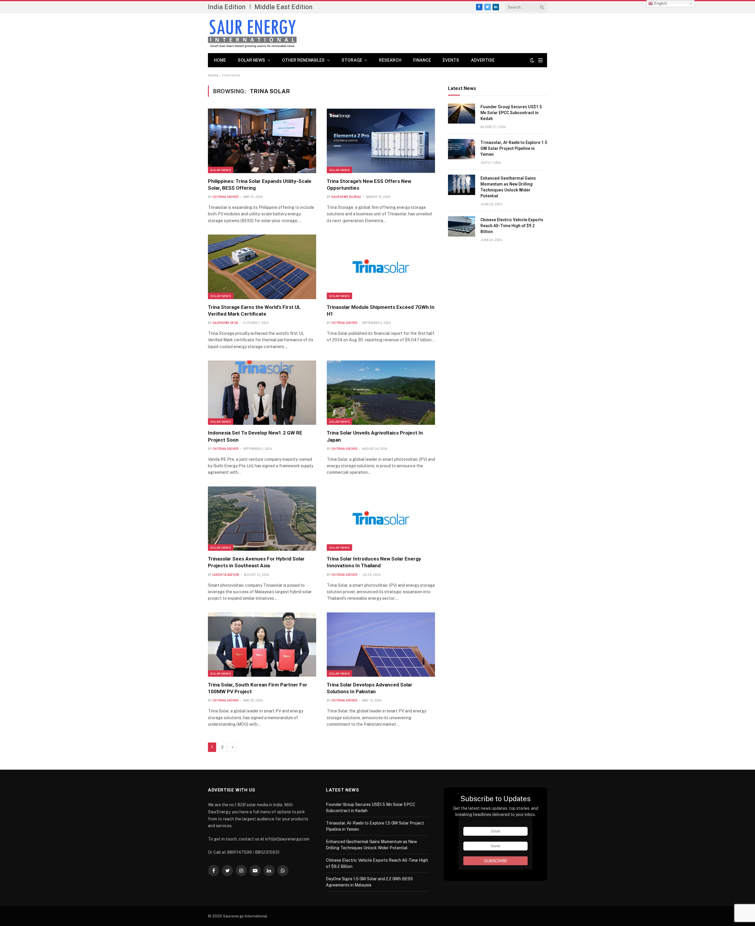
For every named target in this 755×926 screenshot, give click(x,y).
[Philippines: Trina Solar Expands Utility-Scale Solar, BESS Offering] (262, 141)
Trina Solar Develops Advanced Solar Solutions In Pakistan (369, 688)
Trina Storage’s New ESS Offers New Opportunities (369, 184)
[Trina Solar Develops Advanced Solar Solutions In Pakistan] (381, 644)
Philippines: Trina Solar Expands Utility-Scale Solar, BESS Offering (259, 184)
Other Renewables (303, 60)
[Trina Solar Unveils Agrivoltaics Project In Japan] (381, 392)
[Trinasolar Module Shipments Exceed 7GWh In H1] (381, 267)
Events (451, 60)
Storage (352, 60)
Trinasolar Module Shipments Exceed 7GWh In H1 (380, 310)
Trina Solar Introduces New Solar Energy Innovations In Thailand (374, 562)
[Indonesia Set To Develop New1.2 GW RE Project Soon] (262, 392)
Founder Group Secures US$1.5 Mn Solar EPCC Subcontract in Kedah (511, 112)
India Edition (227, 7)
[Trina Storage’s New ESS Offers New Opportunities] (381, 141)
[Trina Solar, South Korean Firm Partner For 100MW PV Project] (262, 644)
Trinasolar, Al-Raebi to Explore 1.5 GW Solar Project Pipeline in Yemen (513, 148)
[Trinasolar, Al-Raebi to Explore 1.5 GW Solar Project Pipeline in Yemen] (461, 149)
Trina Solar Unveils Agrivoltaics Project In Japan (375, 436)
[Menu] (540, 60)
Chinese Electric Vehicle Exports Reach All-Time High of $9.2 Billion (511, 225)
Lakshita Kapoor (225, 574)
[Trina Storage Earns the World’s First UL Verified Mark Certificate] (262, 267)
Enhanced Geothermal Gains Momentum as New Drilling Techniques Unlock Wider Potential (508, 187)
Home (220, 60)
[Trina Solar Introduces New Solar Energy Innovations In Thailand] (381, 518)
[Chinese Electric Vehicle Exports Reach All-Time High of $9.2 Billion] (461, 226)
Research (390, 60)
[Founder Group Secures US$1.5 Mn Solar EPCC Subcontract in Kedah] (461, 113)
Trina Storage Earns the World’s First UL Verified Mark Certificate (254, 310)
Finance (422, 60)
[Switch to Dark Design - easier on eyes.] (532, 60)
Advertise (483, 60)
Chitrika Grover (225, 197)
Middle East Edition (284, 7)
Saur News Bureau (346, 197)
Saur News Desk (225, 322)
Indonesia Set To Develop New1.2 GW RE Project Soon (255, 436)
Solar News (251, 60)
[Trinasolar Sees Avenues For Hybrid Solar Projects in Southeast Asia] (262, 518)
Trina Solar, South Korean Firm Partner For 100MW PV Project (257, 688)
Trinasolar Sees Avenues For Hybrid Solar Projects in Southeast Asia (256, 562)
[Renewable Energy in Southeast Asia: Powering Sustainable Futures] (252, 33)
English (660, 3)
